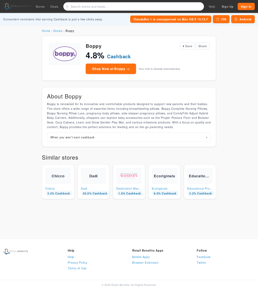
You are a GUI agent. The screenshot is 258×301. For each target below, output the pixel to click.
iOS (223, 19)
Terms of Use (77, 268)
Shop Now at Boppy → (111, 68)
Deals (54, 6)
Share (202, 46)
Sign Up (228, 6)
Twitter (201, 262)
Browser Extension (145, 262)
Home (46, 31)
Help (71, 257)
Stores (40, 6)
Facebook (204, 257)
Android (245, 19)
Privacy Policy (77, 262)
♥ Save (187, 46)
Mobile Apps (141, 257)
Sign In (246, 6)
